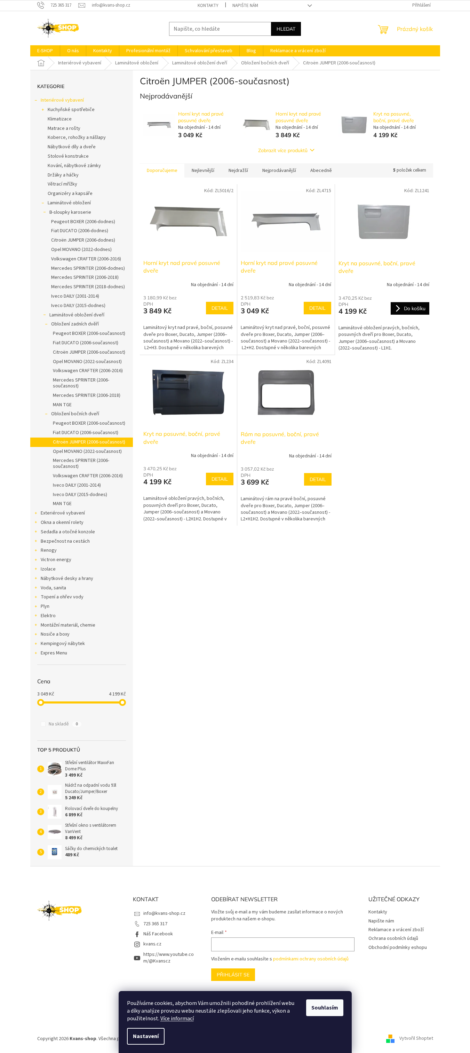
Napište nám (245, 5)
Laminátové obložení (69, 202)
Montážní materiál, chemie (68, 625)
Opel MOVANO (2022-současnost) (87, 361)
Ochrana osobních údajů (393, 938)
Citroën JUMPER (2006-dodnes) (83, 240)
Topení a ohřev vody (62, 597)
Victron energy (56, 559)
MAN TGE (62, 404)
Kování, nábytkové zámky (74, 165)
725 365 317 (155, 923)
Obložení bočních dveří (75, 413)
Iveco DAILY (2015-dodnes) (78, 305)
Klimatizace (60, 119)
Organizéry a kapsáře (70, 193)
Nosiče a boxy (55, 634)
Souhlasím (324, 1008)
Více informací (177, 1018)
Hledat (286, 29)
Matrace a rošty (64, 128)
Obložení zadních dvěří (75, 324)
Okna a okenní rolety (62, 522)
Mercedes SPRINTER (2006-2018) (85, 277)
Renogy (49, 550)
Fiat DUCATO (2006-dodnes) (79, 230)
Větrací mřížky (62, 184)
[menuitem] (45, 50)
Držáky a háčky (63, 175)
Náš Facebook (158, 933)
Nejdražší (238, 170)
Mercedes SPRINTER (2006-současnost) (81, 383)
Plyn (45, 606)
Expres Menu (54, 653)
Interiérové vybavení (62, 100)
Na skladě (63, 724)
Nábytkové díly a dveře (72, 146)
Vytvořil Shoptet (416, 1038)
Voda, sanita (53, 587)
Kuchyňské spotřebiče (71, 109)
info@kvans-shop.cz (164, 913)
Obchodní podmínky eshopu (397, 947)
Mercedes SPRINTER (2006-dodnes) (88, 268)
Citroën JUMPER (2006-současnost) (89, 352)
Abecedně (321, 170)
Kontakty (208, 5)
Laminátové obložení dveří (76, 315)
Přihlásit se (233, 975)
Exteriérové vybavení (63, 513)
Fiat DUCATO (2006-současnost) (85, 342)
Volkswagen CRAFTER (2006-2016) (86, 259)
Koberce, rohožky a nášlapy (77, 137)
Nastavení (146, 1036)
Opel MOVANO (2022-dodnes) (81, 249)
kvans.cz (152, 944)
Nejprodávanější (279, 170)
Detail (220, 308)
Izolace (48, 569)
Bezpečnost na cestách (65, 541)
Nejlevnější (203, 170)
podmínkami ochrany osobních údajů (311, 959)
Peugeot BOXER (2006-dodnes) (83, 221)
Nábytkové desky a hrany (67, 578)
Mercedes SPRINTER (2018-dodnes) (88, 286)
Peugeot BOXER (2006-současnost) (89, 333)
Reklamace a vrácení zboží (396, 929)
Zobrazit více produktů (283, 150)
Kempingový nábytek (63, 643)
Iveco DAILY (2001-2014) (75, 296)
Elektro (48, 615)
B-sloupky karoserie (70, 212)
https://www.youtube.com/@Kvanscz (168, 958)
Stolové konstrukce (68, 156)
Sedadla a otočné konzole (68, 531)
